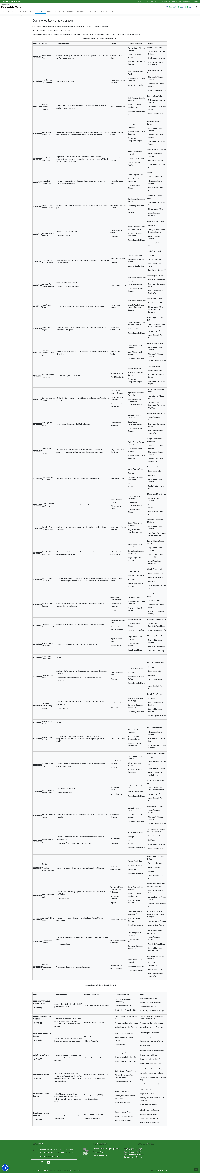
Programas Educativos (25, 11)
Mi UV (139, 1)
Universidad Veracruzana (11, 1)
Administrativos (184, 1)
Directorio (195, 1)
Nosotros (10, 11)
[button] (167, 7)
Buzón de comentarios (159, 1170)
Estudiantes (153, 1)
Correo (145, 1)
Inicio (4, 11)
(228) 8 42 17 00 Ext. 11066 (50, 1156)
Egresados (163, 1)
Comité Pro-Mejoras (66, 11)
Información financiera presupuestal (105, 1149)
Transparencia (115, 11)
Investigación (81, 11)
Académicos (173, 1)
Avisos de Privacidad (100, 1155)
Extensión (92, 11)
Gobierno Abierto (99, 1152)
